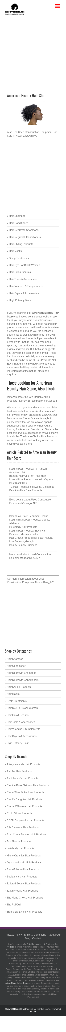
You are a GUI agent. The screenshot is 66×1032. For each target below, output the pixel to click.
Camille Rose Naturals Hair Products (28, 785)
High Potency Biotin (20, 300)
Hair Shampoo (17, 216)
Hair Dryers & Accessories (24, 293)
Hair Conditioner (18, 223)
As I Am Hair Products (19, 771)
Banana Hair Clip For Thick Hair (27, 475)
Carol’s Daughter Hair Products (24, 799)
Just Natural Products (19, 841)
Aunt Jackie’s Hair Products (22, 778)
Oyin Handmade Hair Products (24, 862)
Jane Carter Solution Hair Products (26, 834)
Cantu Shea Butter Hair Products (25, 792)
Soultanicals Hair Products (22, 876)
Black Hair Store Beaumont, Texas (28, 516)
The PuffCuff (14, 904)
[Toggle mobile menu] (58, 6)
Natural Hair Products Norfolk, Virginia (31, 479)
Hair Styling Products (21, 244)
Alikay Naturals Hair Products (23, 764)
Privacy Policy (14, 934)
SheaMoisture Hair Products (23, 869)
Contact (36, 938)
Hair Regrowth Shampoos (23, 230)
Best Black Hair (18, 483)
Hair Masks (15, 251)
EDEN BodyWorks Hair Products (25, 820)
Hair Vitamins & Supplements (25, 286)
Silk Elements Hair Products (23, 827)
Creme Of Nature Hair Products (24, 806)
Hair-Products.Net (46, 360)
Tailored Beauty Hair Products (24, 883)
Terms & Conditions (35, 934)
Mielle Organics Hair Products (24, 855)
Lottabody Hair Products (20, 848)
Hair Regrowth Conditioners (25, 237)
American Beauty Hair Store (35, 429)
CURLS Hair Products (19, 813)
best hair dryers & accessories (24, 433)
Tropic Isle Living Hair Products (24, 911)
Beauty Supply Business (23, 545)
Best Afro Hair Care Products (25, 490)
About (51, 934)
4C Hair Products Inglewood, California (31, 486)
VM (34, 1012)
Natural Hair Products (23, 1009)
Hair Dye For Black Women (24, 265)
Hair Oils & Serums (20, 272)
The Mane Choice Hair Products (38, 436)
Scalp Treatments (19, 258)
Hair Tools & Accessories (23, 279)
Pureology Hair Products (23, 527)
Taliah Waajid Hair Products (22, 890)
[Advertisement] (33, 50)
